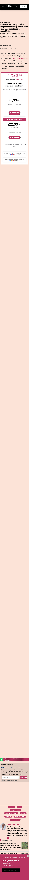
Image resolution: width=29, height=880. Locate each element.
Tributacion (8, 816)
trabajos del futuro (15, 810)
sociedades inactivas (20, 816)
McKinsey (11, 807)
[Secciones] (3, 6)
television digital (15, 819)
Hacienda (23, 813)
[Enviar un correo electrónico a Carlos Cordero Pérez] (8, 838)
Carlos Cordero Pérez (7, 45)
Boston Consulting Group (11, 813)
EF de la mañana (5, 22)
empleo (19, 807)
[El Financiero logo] (12, 6)
